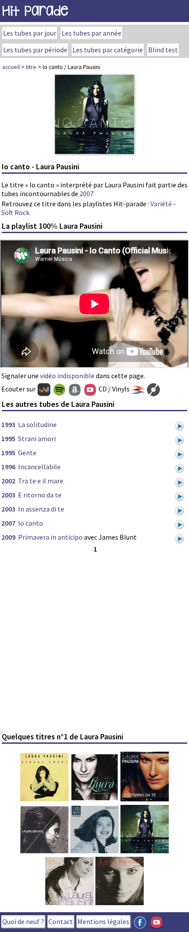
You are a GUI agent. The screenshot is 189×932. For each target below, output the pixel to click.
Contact (60, 921)
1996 (8, 466)
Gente (27, 452)
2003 (8, 494)
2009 (8, 537)
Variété (161, 203)
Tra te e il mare (40, 480)
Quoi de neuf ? (23, 921)
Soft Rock (15, 212)
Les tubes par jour (29, 33)
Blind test (163, 49)
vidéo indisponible (67, 375)
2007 (87, 193)
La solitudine (37, 424)
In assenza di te (41, 508)
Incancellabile (39, 466)
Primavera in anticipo (50, 537)
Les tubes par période (35, 49)
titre (31, 67)
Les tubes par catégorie (108, 49)
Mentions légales (103, 921)
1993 (8, 424)
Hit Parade (35, 11)
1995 (8, 438)
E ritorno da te (40, 494)
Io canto (30, 523)
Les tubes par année (91, 33)
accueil (11, 67)
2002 (8, 480)
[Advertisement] (94, 641)
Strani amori (37, 438)
